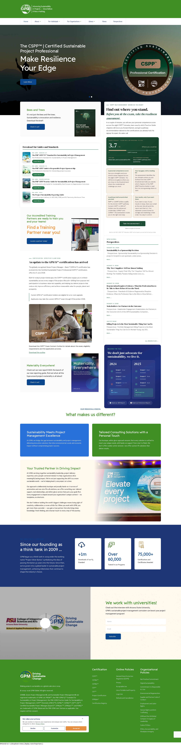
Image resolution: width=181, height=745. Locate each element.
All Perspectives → (151, 341)
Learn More (28, 82)
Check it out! (34, 127)
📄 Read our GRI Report (117, 403)
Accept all (76, 728)
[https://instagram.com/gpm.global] (148, 21)
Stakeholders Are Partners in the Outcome (124, 306)
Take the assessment (132, 224)
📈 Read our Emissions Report (140, 403)
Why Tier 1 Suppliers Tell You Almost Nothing (125, 268)
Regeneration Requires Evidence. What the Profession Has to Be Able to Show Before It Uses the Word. (131, 287)
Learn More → (38, 161)
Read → (109, 259)
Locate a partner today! (38, 241)
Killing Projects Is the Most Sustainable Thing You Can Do (129, 324)
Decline (32, 728)
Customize (54, 728)
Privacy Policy (40, 724)
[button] (38, 21)
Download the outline (37, 352)
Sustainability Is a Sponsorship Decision (123, 250)
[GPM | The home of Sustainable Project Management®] (36, 9)
